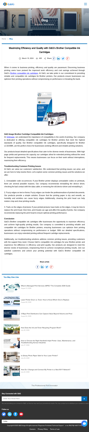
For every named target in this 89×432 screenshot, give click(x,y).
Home (4, 39)
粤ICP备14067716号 (75, 425)
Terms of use (55, 429)
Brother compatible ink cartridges (24, 73)
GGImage (10, 137)
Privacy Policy (43, 429)
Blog (11, 39)
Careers (32, 429)
